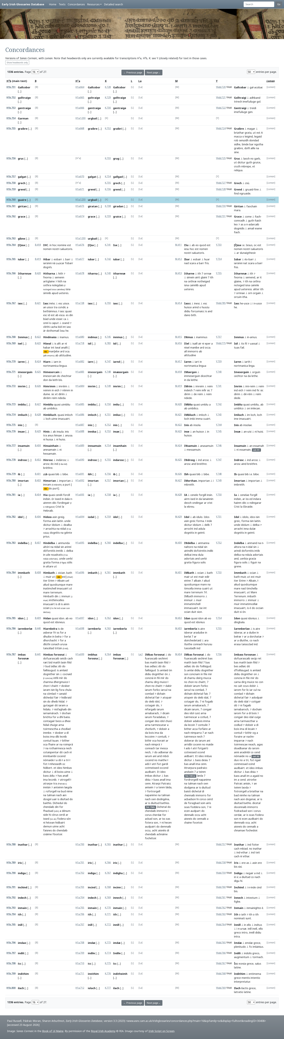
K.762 (108, 618)
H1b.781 (11, 494)
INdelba (189, 543)
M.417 (178, 361)
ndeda (62, 398)
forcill (66, 495)
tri (67, 760)
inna (246, 528)
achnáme (162, 834)
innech (117, 897)
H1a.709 (79, 953)
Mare (254, 592)
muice (163, 682)
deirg (199, 678)
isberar (188, 632)
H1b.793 (11, 907)
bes (236, 666)
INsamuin (190, 446)
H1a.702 (79, 872)
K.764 (108, 654)
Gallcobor (24, 87)
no (252, 158)
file (205, 674)
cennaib (201, 818)
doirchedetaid (192, 640)
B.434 (38, 494)
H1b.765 (11, 259)
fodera (61, 818)
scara (192, 263)
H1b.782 (11, 516)
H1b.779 (11, 473)
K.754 (108, 445)
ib (19, 474)
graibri (117, 128)
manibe (194, 347)
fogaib (209, 701)
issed (58, 499)
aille (253, 148)
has (60, 775)
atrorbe (251, 779)
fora (61, 690)
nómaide (48, 760)
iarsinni (47, 263)
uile (48, 554)
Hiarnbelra (50, 628)
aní (154, 756)
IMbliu (188, 404)
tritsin (58, 648)
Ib (235, 474)
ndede (188, 398)
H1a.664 (79, 87)
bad (236, 795)
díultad (64, 799)
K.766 (108, 862)
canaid (63, 693)
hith (60, 273)
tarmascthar (247, 721)
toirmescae (241, 744)
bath (69, 572)
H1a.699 (79, 654)
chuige (54, 725)
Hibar (46, 259)
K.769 (108, 897)
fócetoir (57, 834)
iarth (247, 361)
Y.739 (219, 361)
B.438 (38, 572)
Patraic (238, 783)
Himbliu (48, 404)
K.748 (108, 371)
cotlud (204, 717)
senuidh (243, 140)
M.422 (178, 424)
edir (207, 576)
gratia (47, 562)
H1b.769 (11, 343)
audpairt (150, 826)
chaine (188, 822)
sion (199, 612)
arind (195, 307)
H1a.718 (79, 343)
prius (46, 536)
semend (250, 277)
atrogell (65, 779)
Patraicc (166, 783)
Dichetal (162, 807)
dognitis (189, 532)
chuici (168, 721)
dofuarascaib (51, 658)
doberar (189, 740)
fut (159, 764)
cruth (237, 166)
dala (67, 499)
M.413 (178, 273)
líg (56, 690)
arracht (238, 528)
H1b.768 (11, 336)
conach (55, 644)
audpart (196, 811)
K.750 (108, 404)
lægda (68, 787)
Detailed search (113, 4)
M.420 (178, 404)
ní (66, 343)
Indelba (239, 543)
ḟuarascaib (151, 658)
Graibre (239, 128)
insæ (116, 431)
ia (19, 495)
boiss (46, 736)
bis (235, 866)
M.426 (178, 473)
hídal (61, 701)
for (62, 632)
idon (21, 618)
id (49, 315)
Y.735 (219, 273)
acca (195, 729)
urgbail (92, 118)
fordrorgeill (191, 779)
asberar (48, 632)
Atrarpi (156, 783)
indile (91, 953)
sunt (248, 918)
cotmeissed (152, 768)
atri (195, 748)
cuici (197, 713)
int (64, 327)
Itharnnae (24, 273)
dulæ (252, 528)
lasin (63, 662)
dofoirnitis (200, 550)
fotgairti (203, 748)
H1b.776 (11, 431)
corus (148, 815)
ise (201, 608)
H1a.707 (79, 924)
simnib (47, 293)
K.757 (108, 480)
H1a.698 (79, 628)
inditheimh (120, 974)
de (195, 394)
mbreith (189, 484)
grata (248, 132)
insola (196, 425)
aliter (256, 289)
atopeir (188, 697)
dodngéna (163, 799)
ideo (59, 768)
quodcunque (57, 584)
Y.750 (219, 494)
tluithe (188, 644)
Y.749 (219, 480)
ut (254, 132)
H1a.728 (79, 303)
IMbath (189, 572)
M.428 (178, 494)
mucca (207, 678)
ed (250, 499)
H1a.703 (79, 887)
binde (245, 144)
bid (50, 662)
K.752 (108, 424)
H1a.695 (79, 542)
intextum (252, 897)
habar (46, 347)
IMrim (188, 386)
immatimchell (192, 604)
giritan (22, 206)
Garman (23, 118)
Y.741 (219, 386)
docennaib (240, 807)
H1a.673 (79, 206)
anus (50, 435)
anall (65, 775)
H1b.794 (11, 914)
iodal (91, 517)
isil (89, 343)
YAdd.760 (221, 887)
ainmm (47, 502)
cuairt (206, 418)
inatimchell (49, 588)
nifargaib (150, 709)
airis (208, 803)
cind (259, 887)
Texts (62, 4)
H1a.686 (79, 414)
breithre (202, 464)
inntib (59, 550)
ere (244, 863)
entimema (255, 974)
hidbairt (60, 822)
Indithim (239, 974)
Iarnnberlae (242, 628)
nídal (63, 528)
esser (59, 319)
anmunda (64, 543)
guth (249, 162)
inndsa (92, 431)
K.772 (108, 924)
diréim (47, 398)
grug (116, 158)
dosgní (47, 799)
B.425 (38, 371)
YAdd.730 (221, 206)
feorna (47, 277)
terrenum (56, 592)
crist (209, 502)
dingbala (239, 622)
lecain (251, 729)
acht (62, 826)
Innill (237, 925)
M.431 (178, 572)
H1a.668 (79, 128)
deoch (188, 502)
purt (67, 484)
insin (209, 495)
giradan (118, 206)
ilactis (244, 988)
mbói (166, 756)
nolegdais (57, 285)
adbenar (163, 752)
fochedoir (251, 830)
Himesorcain (51, 372)
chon (46, 686)
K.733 (108, 158)
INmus (188, 337)
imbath (92, 572)
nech (69, 748)
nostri (55, 249)
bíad (46, 319)
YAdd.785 (221, 303)
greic (193, 521)
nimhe (243, 795)
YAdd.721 (221, 97)
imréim (63, 386)
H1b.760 (11, 199)
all (185, 351)
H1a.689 (79, 445)
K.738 (108, 206)
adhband (255, 97)
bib (57, 474)
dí (67, 732)
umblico (239, 408)
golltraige (24, 97)
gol (258, 101)
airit (197, 277)
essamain (245, 449)
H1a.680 (79, 336)
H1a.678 (79, 273)
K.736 (108, 189)
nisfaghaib (60, 709)
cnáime (47, 834)
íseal (57, 347)
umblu (204, 404)
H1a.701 (79, 862)
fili (158, 678)
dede (237, 398)
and (210, 311)
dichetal (150, 697)
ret (259, 658)
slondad (254, 140)
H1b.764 (11, 244)
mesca (164, 748)
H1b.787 (11, 654)
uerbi (203, 558)
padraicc (202, 768)
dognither (49, 674)
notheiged (203, 281)
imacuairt (64, 418)
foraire (238, 736)
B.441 (38, 654)
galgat (22, 176)
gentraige (24, 108)
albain (197, 580)
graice (117, 216)
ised (192, 499)
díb (57, 736)
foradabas (159, 717)
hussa (49, 439)
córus (55, 814)
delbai (188, 554)
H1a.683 (79, 371)
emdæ (249, 943)
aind (243, 464)
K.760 (108, 542)
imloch (69, 415)
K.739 (108, 216)
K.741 (108, 244)
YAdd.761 (221, 897)
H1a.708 (79, 942)
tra (55, 307)
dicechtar (206, 376)
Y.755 (219, 628)
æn (64, 795)
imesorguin (25, 372)
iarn (56, 361)
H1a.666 (79, 107)
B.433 (38, 480)
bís (60, 380)
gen (250, 112)
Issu (62, 330)
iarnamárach (50, 713)
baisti (187, 791)
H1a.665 (79, 97)
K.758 (108, 494)
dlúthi (46, 644)
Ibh (186, 474)
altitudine (65, 355)
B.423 (38, 343)
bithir (148, 740)
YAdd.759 (221, 872)
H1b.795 (11, 924)
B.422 (38, 336)
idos (252, 517)
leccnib (52, 779)
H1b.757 (11, 176)
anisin (246, 783)
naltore (188, 547)
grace (21, 216)
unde (52, 319)
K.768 (108, 887)
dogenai (251, 799)
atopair (167, 697)
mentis (246, 978)
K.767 (108, 872)
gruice (256, 162)
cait (240, 686)
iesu (186, 249)
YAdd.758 (221, 862)
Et (158, 772)
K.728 (108, 87)
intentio (255, 978)
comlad (149, 693)
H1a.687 (79, 424)
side (45, 814)
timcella (189, 588)
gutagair (48, 705)
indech (22, 897)
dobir (252, 686)
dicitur (241, 162)
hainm (237, 502)
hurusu (208, 644)
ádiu (52, 775)
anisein (149, 787)
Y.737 (219, 336)
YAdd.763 (221, 914)
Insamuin (240, 446)
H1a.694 (79, 516)
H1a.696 (79, 572)
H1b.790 (11, 872)
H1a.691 (79, 473)
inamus (64, 337)
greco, (256, 953)
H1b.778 (11, 459)
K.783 (108, 343)
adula (201, 528)
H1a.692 (79, 480)
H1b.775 (11, 424)
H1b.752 (11, 97)
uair (54, 799)
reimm (47, 390)
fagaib (247, 705)
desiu (204, 760)
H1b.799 (11, 973)
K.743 (108, 273)
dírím (61, 394)
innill (116, 925)
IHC (45, 245)
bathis (247, 803)
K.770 (108, 907)
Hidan (47, 618)
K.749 (108, 386)
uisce (66, 303)
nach (256, 640)
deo (157, 721)
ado (188, 748)
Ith (236, 914)
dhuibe (47, 636)
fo (250, 946)
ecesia (242, 963)
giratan (93, 206)
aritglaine (49, 281)
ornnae (240, 293)
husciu (205, 307)
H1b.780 (11, 480)
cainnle (255, 285)
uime (54, 418)
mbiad (244, 848)
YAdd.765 (221, 942)
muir (48, 576)
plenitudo (240, 946)
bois (151, 732)
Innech (238, 897)
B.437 (38, 542)
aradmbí (245, 752)
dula (200, 554)
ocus (246, 686)
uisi (249, 431)
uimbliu (65, 404)
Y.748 (219, 473)
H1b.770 (11, 361)
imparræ (239, 740)
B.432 (38, 459)
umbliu (254, 404)
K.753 (108, 431)
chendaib (48, 807)
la (63, 506)
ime (236, 418)
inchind (22, 887)
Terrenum (240, 596)
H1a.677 (79, 259)
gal (251, 87)
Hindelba (49, 543)
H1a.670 (79, 176)
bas (147, 662)
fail (242, 347)
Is (158, 670)
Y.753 (219, 572)
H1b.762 (11, 216)
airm (187, 499)
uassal (254, 343)
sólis (69, 562)
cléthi (46, 327)
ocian (46, 608)
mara (237, 210)
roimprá (68, 744)
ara (206, 640)
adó (147, 764)
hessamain (49, 453)
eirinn (187, 580)
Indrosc (239, 460)
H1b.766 (11, 273)
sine (236, 152)
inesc (197, 303)
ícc (19, 963)
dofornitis (248, 550)
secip (254, 658)
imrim (22, 386)
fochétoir (150, 838)
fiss (236, 267)
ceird (210, 799)
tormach (257, 957)
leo (236, 224)
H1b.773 (11, 404)
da (50, 380)
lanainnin (208, 499)
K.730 (108, 107)
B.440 (38, 628)
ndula (45, 558)
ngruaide (244, 193)
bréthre (48, 468)
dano (187, 315)
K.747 (108, 361)
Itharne (189, 273)
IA (185, 495)
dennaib (189, 815)
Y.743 (219, 414)
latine (237, 967)
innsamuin (94, 446)
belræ (237, 636)
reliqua (238, 170)
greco (237, 932)
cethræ (192, 281)
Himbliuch (49, 415)
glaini (204, 277)
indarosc (118, 460)
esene (258, 228)
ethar (244, 852)
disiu (253, 772)
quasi (68, 311)
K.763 (108, 628)
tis (242, 343)
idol (20, 517)
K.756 (108, 473)
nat (245, 263)
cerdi (62, 814)
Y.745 (219, 431)
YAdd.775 (221, 343)
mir (210, 674)
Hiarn (46, 361)
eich (57, 390)
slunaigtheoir (247, 253)
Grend (238, 189)
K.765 (108, 844)
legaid (258, 136)
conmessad (241, 764)
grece (250, 963)
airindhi (188, 550)
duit (193, 612)
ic (238, 877)
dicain (165, 713)
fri (54, 632)
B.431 (38, 473)
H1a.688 (79, 431)
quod (202, 245)
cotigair (256, 701)
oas (168, 818)
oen (153, 799)
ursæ (243, 928)
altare (49, 566)
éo (246, 259)
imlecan (255, 408)
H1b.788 (11, 844)
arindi (237, 550)
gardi (165, 764)
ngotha (258, 144)
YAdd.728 (221, 189)
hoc (54, 245)
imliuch (22, 415)
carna (237, 682)
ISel (186, 343)
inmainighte (254, 908)
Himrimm (49, 386)
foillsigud (205, 666)
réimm (66, 390)
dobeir (163, 729)
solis (244, 562)
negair (249, 873)
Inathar (239, 844)
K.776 (108, 973)
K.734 (108, 176)
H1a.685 (79, 404)
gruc (21, 158)
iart (197, 361)
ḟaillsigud (150, 670)
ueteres (63, 293)
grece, (257, 943)
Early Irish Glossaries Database (23, 4)
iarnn (21, 361)
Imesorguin (241, 372)
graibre (23, 128)
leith (55, 380)
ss (58, 632)
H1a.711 (79, 973)
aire (202, 628)
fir (258, 390)
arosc (46, 464)
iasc (20, 303)
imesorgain (95, 372)
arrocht (188, 528)
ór (52, 499)
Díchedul (58, 803)
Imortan (239, 480)
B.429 (38, 431)
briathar (239, 132)
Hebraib (48, 510)
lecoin (191, 725)
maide (209, 744)
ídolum (56, 525)
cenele (194, 495)
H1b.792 (11, 897)
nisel (186, 347)
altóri (46, 547)
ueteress (246, 289)
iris (20, 863)
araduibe (198, 632)
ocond (201, 752)
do (58, 376)
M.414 (178, 303)
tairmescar (190, 717)
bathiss (164, 803)
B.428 (38, 414)
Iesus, (249, 245)
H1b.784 (11, 572)
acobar (258, 87)
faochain (251, 206)
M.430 (178, 542)
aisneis (188, 818)
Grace (238, 216)
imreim (200, 386)
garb (257, 158)
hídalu (47, 709)
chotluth (150, 729)
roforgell (51, 791)
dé (245, 394)
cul (255, 690)
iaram (46, 690)
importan (65, 480)
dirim (187, 394)
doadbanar (240, 748)
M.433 (178, 628)
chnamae (239, 830)
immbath (24, 572)
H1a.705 (79, 907)
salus (258, 963)
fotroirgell (240, 791)
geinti (201, 532)
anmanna (203, 543)
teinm (202, 772)
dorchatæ (256, 636)
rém (249, 394)
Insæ (237, 431)
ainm (66, 604)
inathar (23, 844)
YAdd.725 (221, 158)
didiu (187, 311)
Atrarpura (190, 768)
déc (54, 502)
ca (64, 319)
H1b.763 (11, 238)
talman (51, 795)
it (261, 277)
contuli (238, 732)
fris (207, 263)
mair (187, 576)
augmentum (241, 957)
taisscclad (247, 644)
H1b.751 (11, 87)
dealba (67, 525)
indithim (23, 974)
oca (67, 351)
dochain (257, 709)
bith (193, 315)
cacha (53, 327)
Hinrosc (48, 460)
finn (256, 189)
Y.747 (219, 459)
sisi (240, 866)
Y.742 (219, 404)
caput (55, 323)
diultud (155, 803)
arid (159, 756)
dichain (161, 693)
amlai (190, 670)
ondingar (197, 502)
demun (47, 826)
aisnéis (162, 830)
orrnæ (207, 273)
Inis (186, 425)
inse (186, 431)
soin (202, 803)
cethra (47, 285)
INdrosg (189, 460)
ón (244, 612)
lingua (63, 365)
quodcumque (249, 584)
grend (22, 189)
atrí (154, 764)
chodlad (66, 729)
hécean (50, 822)
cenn (148, 783)
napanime (151, 795)
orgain (257, 293)
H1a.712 (79, 987)
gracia (252, 558)
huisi (260, 431)
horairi (161, 740)
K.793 (108, 303)
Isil (236, 343)
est (258, 132)
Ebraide (247, 506)
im (248, 415)
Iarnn (187, 361)
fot (45, 764)
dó (59, 666)
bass (46, 775)
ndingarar (255, 502)
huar (207, 259)
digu (236, 881)
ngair (258, 760)
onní (45, 323)
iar (251, 690)
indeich (188, 390)
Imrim (238, 386)
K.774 (108, 953)
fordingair (63, 502)
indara (257, 499)
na (257, 148)
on (248, 408)
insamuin (24, 446)
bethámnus (50, 311)
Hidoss (47, 517)
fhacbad (48, 811)
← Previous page (132, 72)
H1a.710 (79, 963)
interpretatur (242, 981)
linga (251, 365)
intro (245, 932)
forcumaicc (197, 311)
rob (236, 140)
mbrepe (246, 166)
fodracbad (240, 811)
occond (164, 768)
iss (247, 499)
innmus (117, 337)
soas (187, 807)
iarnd (116, 361)
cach (70, 658)
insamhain (119, 446)
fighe (237, 901)
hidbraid (66, 697)
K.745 (108, 336)
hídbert (47, 768)
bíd (60, 327)
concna (238, 678)
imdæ (91, 943)
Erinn (51, 580)
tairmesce (190, 736)
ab (193, 245)
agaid (255, 776)
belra (58, 636)
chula (68, 690)
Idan (187, 618)
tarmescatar (158, 725)
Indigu (238, 873)
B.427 (38, 404)
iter (45, 580)
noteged (47, 289)
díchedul (48, 697)
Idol (186, 517)
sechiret (163, 658)
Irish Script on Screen (161, 1031)
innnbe (47, 732)
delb (207, 525)
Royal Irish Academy (103, 1031)
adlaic (187, 666)
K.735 (108, 182)
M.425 (178, 459)
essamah (258, 446)
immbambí (49, 756)
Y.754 (219, 618)
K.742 (108, 259)
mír (61, 678)
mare (69, 584)
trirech (238, 101)
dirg (156, 682)
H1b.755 (11, 128)
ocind (251, 764)
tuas (236, 347)
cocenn (197, 744)
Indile (117, 953)
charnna (48, 682)
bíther (66, 740)
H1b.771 (11, 371)
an (44, 307)
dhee (67, 721)
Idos (206, 517)
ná (53, 263)
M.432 (178, 618)
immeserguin (192, 376)
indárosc (61, 460)
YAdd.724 (221, 128)
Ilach (237, 988)
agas (260, 744)
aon (242, 799)
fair (56, 697)
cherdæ (157, 815)
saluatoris (66, 249)
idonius (252, 618)
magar (251, 128)
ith (199, 273)
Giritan (238, 206)
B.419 (38, 259)
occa (207, 347)
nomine (61, 245)
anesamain (49, 449)
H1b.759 (11, 189)
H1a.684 (79, 386)
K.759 (108, 516)
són (68, 818)
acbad (148, 818)
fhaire (51, 744)
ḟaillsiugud (49, 670)
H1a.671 (79, 189)
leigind (249, 136)
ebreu (190, 506)
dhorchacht (50, 640)
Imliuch (239, 415)
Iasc (46, 303)
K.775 (108, 963)
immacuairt (191, 608)
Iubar (237, 259)
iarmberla (94, 628)
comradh (239, 220)
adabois (197, 721)
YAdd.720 (221, 87)
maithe (162, 760)
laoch (246, 158)
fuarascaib (190, 658)
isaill (194, 343)
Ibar (187, 259)
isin (258, 517)
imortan (23, 480)
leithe (194, 380)
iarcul (164, 690)
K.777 (108, 987)
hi (50, 814)
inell (254, 928)
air (199, 343)
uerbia (244, 558)
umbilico (52, 408)
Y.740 (219, 371)
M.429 (178, 516)
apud (55, 293)
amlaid (63, 670)
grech (21, 183)
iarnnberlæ (25, 628)
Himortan (49, 480)
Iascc (187, 303)
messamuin (193, 449)
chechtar (66, 376)
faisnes (47, 830)
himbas (67, 768)
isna (54, 289)
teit (257, 852)
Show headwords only (17, 62)
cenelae (244, 495)
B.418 (38, 244)
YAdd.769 (221, 987)
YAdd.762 (221, 907)
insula (60, 431)
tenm (161, 787)
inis (20, 425)
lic (247, 690)
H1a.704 (79, 897)
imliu (116, 404)
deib (151, 701)
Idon (237, 618)
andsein (188, 772)
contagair (49, 721)
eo (197, 245)
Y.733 (219, 244)
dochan (66, 713)
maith (56, 662)
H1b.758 (11, 182)
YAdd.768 (221, 973)
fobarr (69, 263)
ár (44, 330)
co (251, 640)
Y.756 (219, 654)
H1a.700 (79, 844)
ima (52, 736)
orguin (256, 372)
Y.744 (219, 424)
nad (186, 263)
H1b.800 (11, 987)
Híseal (47, 343)
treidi (253, 108)
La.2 (140, 654)
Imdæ (238, 943)
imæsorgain (120, 372)
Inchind (239, 887)
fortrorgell (153, 791)
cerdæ (238, 815)
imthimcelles (56, 600)
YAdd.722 (221, 107)
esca (61, 315)
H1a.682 (79, 361)
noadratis (57, 554)
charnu (149, 682)
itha (244, 297)
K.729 (108, 97)
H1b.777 (11, 445)
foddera (195, 807)
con (261, 682)
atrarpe (48, 783)
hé (55, 608)
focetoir (197, 822)
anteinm (59, 787)
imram (47, 484)
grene (237, 566)
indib (210, 550)
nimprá (155, 744)
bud (47, 666)
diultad (238, 803)
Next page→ (153, 72)
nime (69, 791)
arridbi (188, 744)
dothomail (52, 330)
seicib (63, 658)
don (45, 380)
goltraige (94, 97)
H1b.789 (11, 862)
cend (257, 752)
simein (190, 277)
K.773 (108, 942)
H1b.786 (11, 628)
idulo (199, 517)
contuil (47, 740)
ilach (21, 988)
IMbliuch (190, 415)
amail (251, 228)
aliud (46, 584)
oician (61, 572)
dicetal (256, 803)
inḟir (204, 390)
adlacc (154, 666)
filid (69, 662)
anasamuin (206, 446)
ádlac (54, 666)
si (241, 612)
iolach (92, 988)
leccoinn (150, 736)
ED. (45, 351)
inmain (22, 908)
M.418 (178, 371)
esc (60, 303)
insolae (247, 425)
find (236, 193)
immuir (66, 596)
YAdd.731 (221, 216)
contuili (162, 736)
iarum (148, 690)
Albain (61, 580)
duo (236, 760)
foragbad (194, 803)
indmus (92, 337)
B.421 (38, 303)
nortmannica (51, 365)
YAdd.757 (221, 844)
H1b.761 (11, 206)
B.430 (38, 445)
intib (257, 550)
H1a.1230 (80, 118)
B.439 (38, 618)
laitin (60, 521)
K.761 (108, 572)
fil (246, 343)
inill (20, 925)
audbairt (150, 772)
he (67, 330)
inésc (52, 303)
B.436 (38, 516)
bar (251, 144)
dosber (65, 686)
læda (200, 775)
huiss (62, 439)
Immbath (240, 572)
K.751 (108, 414)
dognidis (239, 228)
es (67, 315)
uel (67, 580)
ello (249, 925)
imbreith (239, 484)
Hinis (46, 431)
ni (203, 343)
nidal (200, 547)
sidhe (237, 144)
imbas (148, 775)
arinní (68, 547)
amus (253, 337)
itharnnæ (119, 273)
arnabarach (152, 713)
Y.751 (219, 516)
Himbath (49, 572)
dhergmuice (61, 682)
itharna (93, 273)
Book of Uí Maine (52, 1031)
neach (251, 744)
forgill (202, 495)
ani (208, 740)
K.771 (108, 914)
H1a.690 (79, 459)
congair (149, 721)
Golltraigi (240, 97)
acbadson (190, 799)
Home (52, 4)
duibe (252, 632)
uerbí (69, 558)
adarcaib (254, 224)
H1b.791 (11, 887)
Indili (237, 953)
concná (149, 678)
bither (188, 729)
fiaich (258, 220)
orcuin (238, 297)
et (253, 166)
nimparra (196, 732)
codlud (238, 725)
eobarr (58, 259)
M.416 (178, 343)
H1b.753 (11, 107)
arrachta (50, 528)
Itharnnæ (240, 273)
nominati (239, 918)
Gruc (237, 158)
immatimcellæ (249, 604)
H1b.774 (11, 414)
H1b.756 (11, 158)
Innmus (23, 337)
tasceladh (190, 648)
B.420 (38, 273)
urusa (63, 644)
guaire (22, 200)
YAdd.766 (221, 953)
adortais (189, 558)
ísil (115, 343)
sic (52, 394)
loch (48, 418)
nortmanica (191, 365)
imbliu (22, 404)
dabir (168, 686)
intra (237, 936)
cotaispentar (51, 752)
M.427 (178, 480)
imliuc (117, 415)
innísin (47, 787)
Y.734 (219, 259)
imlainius (258, 946)
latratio (238, 992)
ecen (187, 811)
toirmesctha (50, 729)
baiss (67, 717)
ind (236, 390)
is (50, 323)
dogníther (158, 674)
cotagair (150, 705)
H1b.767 (11, 303)
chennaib (189, 795)
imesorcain (49, 376)
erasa (237, 644)
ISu (186, 245)
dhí (61, 717)
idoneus (60, 622)
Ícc (236, 963)
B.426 (38, 386)
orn (250, 293)
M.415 (178, 336)
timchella (251, 588)
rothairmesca (57, 748)
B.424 (38, 361)
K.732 (108, 128)
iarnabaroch (241, 709)
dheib (54, 701)
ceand (65, 323)
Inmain (238, 908)
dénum (66, 811)
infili (55, 678)
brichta (47, 717)
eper (207, 343)
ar (238, 253)
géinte (68, 532)
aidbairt (189, 756)
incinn (117, 887)
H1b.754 (11, 118)
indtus (258, 925)
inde (209, 521)
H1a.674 (79, 216)
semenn (59, 277)
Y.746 (219, 445)
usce (246, 303)
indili (21, 953)
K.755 (108, 459)
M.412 (178, 259)
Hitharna (49, 273)
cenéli (59, 495)
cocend (61, 756)
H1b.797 (11, 953)
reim (54, 398)
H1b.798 (11, 963)
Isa (115, 245)
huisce (188, 307)
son (68, 608)
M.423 (178, 431)
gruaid (249, 189)
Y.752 (219, 542)
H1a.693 (79, 494)
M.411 (178, 244)
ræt (45, 662)
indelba (23, 543)
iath (243, 914)
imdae (22, 943)
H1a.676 (79, 244)
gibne (21, 238)
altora (237, 547)
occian (259, 608)
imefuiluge (249, 101)
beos (59, 721)
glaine (237, 281)
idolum (197, 525)
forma (47, 521)
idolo (245, 517)
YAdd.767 (221, 963)
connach (198, 644)
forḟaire (203, 729)
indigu (22, 873)
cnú (247, 183)
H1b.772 (11, 386)
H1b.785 (11, 618)
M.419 (178, 386)
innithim (93, 974)
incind (92, 887)
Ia (235, 495)
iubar (21, 259)
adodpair (257, 697)
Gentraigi (240, 108)
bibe (65, 474)
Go (278, 4)
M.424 (178, 445)
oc (255, 245)
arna (61, 725)
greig (61, 517)
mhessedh (55, 764)
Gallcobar (240, 87)
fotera (149, 822)
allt (59, 343)
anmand (252, 543)
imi (247, 386)
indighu (118, 873)
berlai (187, 636)
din (71, 315)
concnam (194, 674)
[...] (19, 91)
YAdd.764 (221, 924)
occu (148, 830)
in (51, 245)
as (242, 224)
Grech (238, 183)
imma (199, 418)
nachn (250, 736)
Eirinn (242, 580)
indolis (248, 953)
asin (54, 517)
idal (250, 547)
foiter (255, 844)
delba (256, 525)
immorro (193, 351)
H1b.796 (11, 942)
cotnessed (190, 752)
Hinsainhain (50, 446)
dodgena (189, 787)
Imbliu (238, 404)
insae (21, 431)
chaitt (54, 686)
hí (241, 881)
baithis (47, 803)
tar (157, 748)
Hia (45, 495)
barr (67, 259)
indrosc (22, 460)
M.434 (178, 654)
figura (196, 562)
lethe (254, 376)
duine (46, 394)
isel (20, 343)
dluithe (243, 640)
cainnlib (194, 285)
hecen (168, 822)
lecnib (63, 736)
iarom (237, 690)
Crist (58, 506)
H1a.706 (79, 914)
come (248, 216)
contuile (203, 725)
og (254, 732)
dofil (247, 148)
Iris (236, 863)
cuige (257, 717)
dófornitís (49, 550)
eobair (197, 259)
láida (168, 787)
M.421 (178, 414)
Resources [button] (93, 4)
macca (238, 136)
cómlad (51, 693)
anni (236, 752)
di (59, 604)
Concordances (76, 4)
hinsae (58, 435)
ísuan (55, 740)
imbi (192, 418)
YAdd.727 (221, 182)
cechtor (238, 376)
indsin (46, 499)
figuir (254, 562)
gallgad (118, 176)
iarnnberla (120, 628)
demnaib (165, 826)
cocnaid (67, 674)
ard (62, 351)
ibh (90, 474)
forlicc (156, 690)
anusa (68, 435)
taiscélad (48, 648)
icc (89, 963)
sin (62, 547)
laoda (245, 787)
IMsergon (190, 372)
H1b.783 (11, 542)
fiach (258, 216)
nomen (47, 249)
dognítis (55, 532)
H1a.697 (79, 618)
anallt (64, 347)
